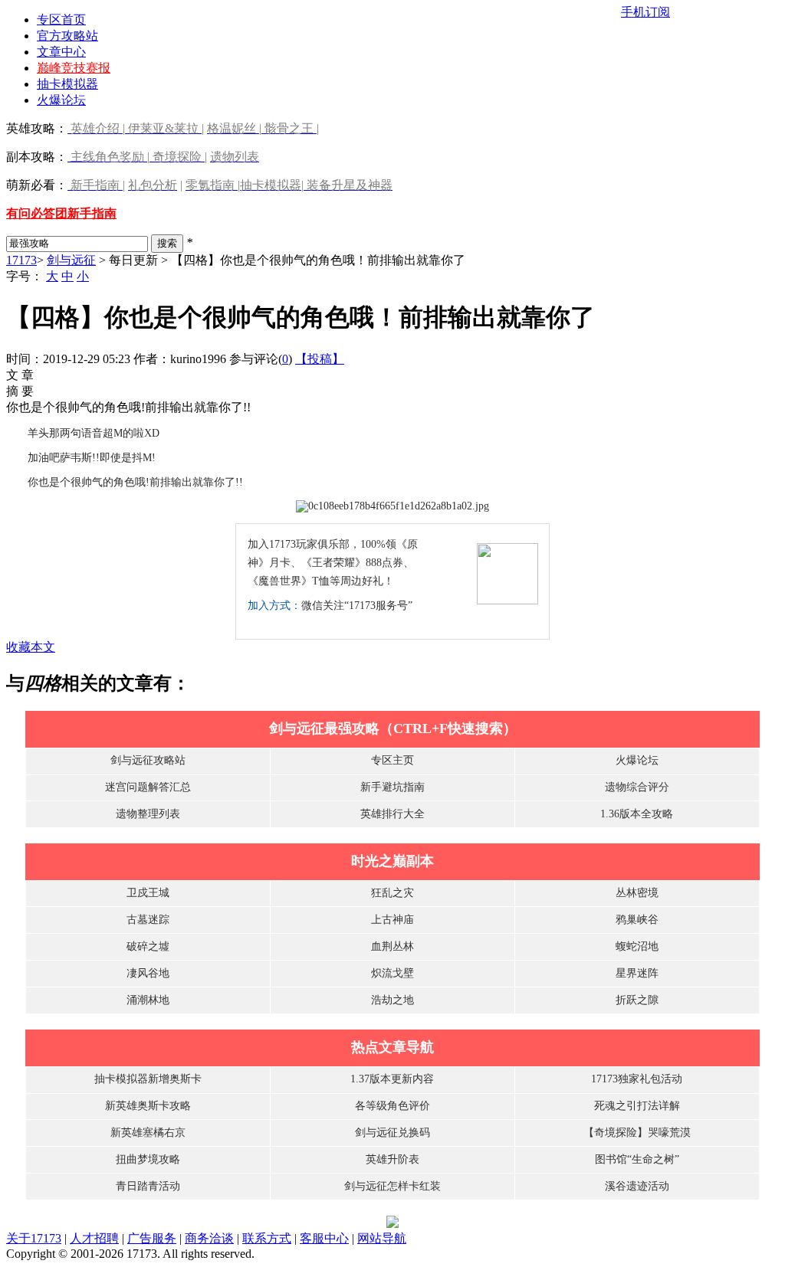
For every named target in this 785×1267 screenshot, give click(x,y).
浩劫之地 (392, 1000)
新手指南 (92, 213)
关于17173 (33, 1238)
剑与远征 (71, 260)
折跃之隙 (637, 1000)
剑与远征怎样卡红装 (392, 1186)
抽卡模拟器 (67, 83)
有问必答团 (36, 213)
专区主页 (392, 760)
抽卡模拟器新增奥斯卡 (148, 1079)
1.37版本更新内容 (392, 1079)
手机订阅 (645, 11)
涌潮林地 (147, 1000)
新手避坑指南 (392, 787)
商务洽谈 (209, 1238)
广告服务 (151, 1238)
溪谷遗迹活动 (637, 1186)
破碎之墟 (147, 946)
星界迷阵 (637, 973)
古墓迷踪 (147, 919)
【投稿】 (319, 358)
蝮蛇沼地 (637, 946)
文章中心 (61, 51)
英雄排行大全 (392, 814)
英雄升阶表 (392, 1159)
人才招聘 (94, 1238)
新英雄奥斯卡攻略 (148, 1105)
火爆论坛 (61, 99)
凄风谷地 (147, 973)
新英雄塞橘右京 (148, 1132)
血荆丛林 (392, 946)
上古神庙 (392, 919)
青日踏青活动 (148, 1186)
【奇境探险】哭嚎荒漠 (637, 1132)
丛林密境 (637, 893)
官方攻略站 (67, 35)
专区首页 (61, 19)
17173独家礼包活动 (636, 1079)
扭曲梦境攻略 (148, 1159)
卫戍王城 (147, 893)
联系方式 (266, 1238)
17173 (21, 260)
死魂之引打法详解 (637, 1105)
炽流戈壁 (392, 973)
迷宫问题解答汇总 (148, 787)
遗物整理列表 (148, 814)
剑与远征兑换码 (392, 1132)
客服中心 (324, 1238)
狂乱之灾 (392, 893)
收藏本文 (30, 646)
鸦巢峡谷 (637, 919)
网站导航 (381, 1238)
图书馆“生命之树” (637, 1159)
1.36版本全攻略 (636, 814)
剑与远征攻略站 (148, 760)
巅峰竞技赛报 (73, 67)
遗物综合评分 (637, 787)
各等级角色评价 (392, 1105)
